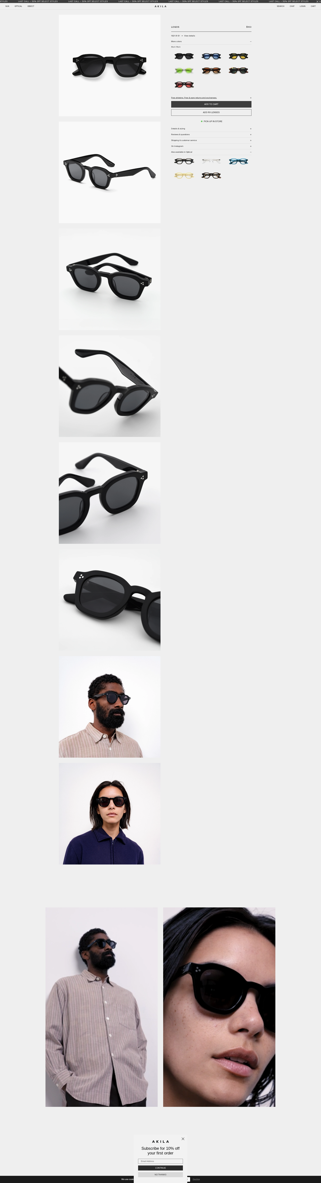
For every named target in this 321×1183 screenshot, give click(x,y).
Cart (313, 6)
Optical (18, 6)
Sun (7, 6)
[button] (101, 1007)
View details (189, 36)
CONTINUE (160, 1168)
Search (280, 6)
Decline (196, 1179)
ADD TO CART (211, 104)
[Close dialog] (183, 1139)
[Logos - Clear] (211, 161)
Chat (292, 6)
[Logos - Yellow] (184, 176)
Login (302, 6)
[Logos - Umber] (184, 161)
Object (30, 6)
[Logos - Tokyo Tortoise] (211, 176)
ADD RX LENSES (211, 112)
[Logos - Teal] (238, 161)
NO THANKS (160, 1174)
